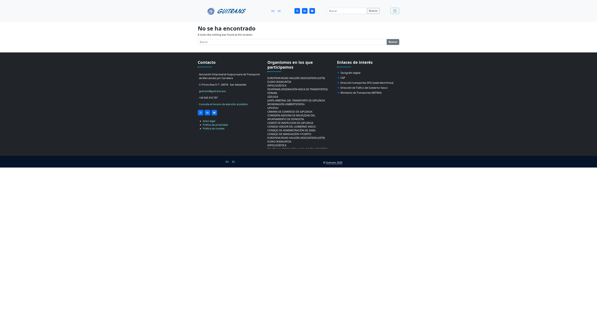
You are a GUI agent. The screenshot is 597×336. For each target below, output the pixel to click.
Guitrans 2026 (334, 162)
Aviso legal (209, 121)
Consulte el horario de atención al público (223, 104)
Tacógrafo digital (350, 73)
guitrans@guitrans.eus (212, 91)
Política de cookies (213, 128)
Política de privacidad (215, 124)
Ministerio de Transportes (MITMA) (361, 92)
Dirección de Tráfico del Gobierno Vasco (364, 87)
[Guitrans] (226, 11)
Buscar (373, 10)
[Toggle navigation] (395, 11)
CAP (342, 77)
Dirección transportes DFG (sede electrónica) (366, 82)
